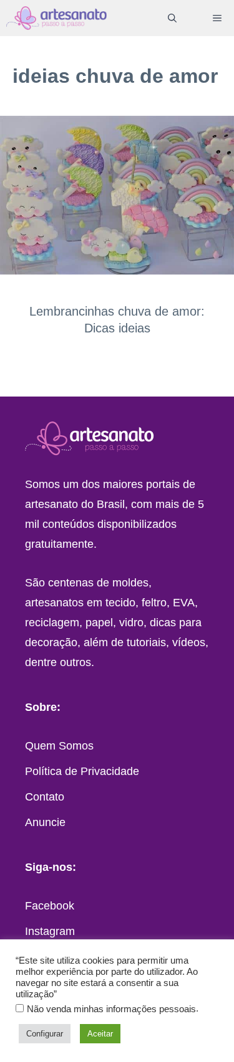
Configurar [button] (44, 1033)
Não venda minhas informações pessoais (111, 1009)
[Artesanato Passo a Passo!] (56, 18)
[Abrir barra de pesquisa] (172, 18)
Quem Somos (59, 746)
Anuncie (45, 822)
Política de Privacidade (82, 771)
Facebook (49, 906)
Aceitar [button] (100, 1033)
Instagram (50, 931)
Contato (44, 797)
